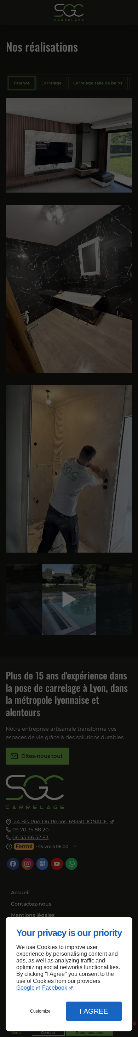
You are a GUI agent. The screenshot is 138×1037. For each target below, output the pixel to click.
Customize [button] (40, 1011)
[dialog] (69, 974)
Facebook (54, 988)
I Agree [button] (94, 1011)
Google (25, 988)
